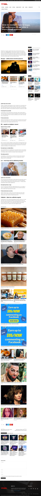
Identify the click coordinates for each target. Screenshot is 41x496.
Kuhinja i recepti (18, 7)
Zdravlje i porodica (4, 9)
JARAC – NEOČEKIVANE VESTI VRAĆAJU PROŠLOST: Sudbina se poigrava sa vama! (36, 66)
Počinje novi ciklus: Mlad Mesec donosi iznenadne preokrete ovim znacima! (36, 54)
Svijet (23, 7)
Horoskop (2, 450)
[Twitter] (35, 0)
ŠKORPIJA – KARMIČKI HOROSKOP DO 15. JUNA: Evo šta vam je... (36, 58)
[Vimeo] (36, 0)
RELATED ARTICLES (3, 433)
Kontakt (14, 0)
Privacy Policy (11, 0)
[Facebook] (34, 0)
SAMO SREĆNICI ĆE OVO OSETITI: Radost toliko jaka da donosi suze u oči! (6, 430)
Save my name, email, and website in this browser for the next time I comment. (12, 476)
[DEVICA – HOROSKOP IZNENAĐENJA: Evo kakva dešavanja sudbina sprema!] (31, 80)
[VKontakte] (38, 0)
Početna (8, 0)
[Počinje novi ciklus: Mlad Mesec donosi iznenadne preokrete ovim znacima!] (30, 54)
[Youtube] (39, 0)
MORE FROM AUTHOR (10, 433)
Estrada (13, 7)
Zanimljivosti (31, 7)
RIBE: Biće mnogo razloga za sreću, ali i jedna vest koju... (37, 91)
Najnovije (6, 7)
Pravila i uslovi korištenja (21, 0)
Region (26, 7)
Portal (3, 31)
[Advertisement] (13, 44)
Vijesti (10, 7)
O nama (17, 0)
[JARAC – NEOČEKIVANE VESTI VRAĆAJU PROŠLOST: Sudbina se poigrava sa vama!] (30, 66)
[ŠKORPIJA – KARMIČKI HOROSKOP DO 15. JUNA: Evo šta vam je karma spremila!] (30, 58)
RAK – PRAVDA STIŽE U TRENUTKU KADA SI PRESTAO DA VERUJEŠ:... (36, 62)
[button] (39, 7)
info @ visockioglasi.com (17, 490)
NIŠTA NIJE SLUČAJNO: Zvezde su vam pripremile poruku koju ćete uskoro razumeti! (21, 430)
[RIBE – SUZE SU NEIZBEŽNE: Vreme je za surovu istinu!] (30, 50)
